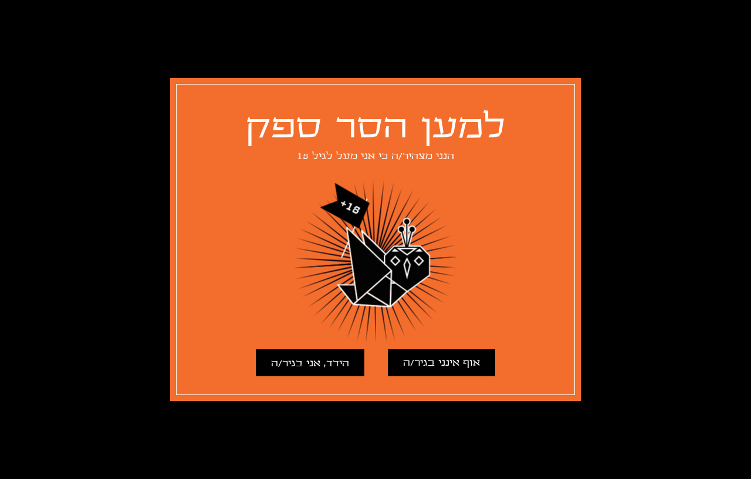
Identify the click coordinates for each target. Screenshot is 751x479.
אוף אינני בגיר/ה (441, 363)
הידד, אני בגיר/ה (310, 363)
